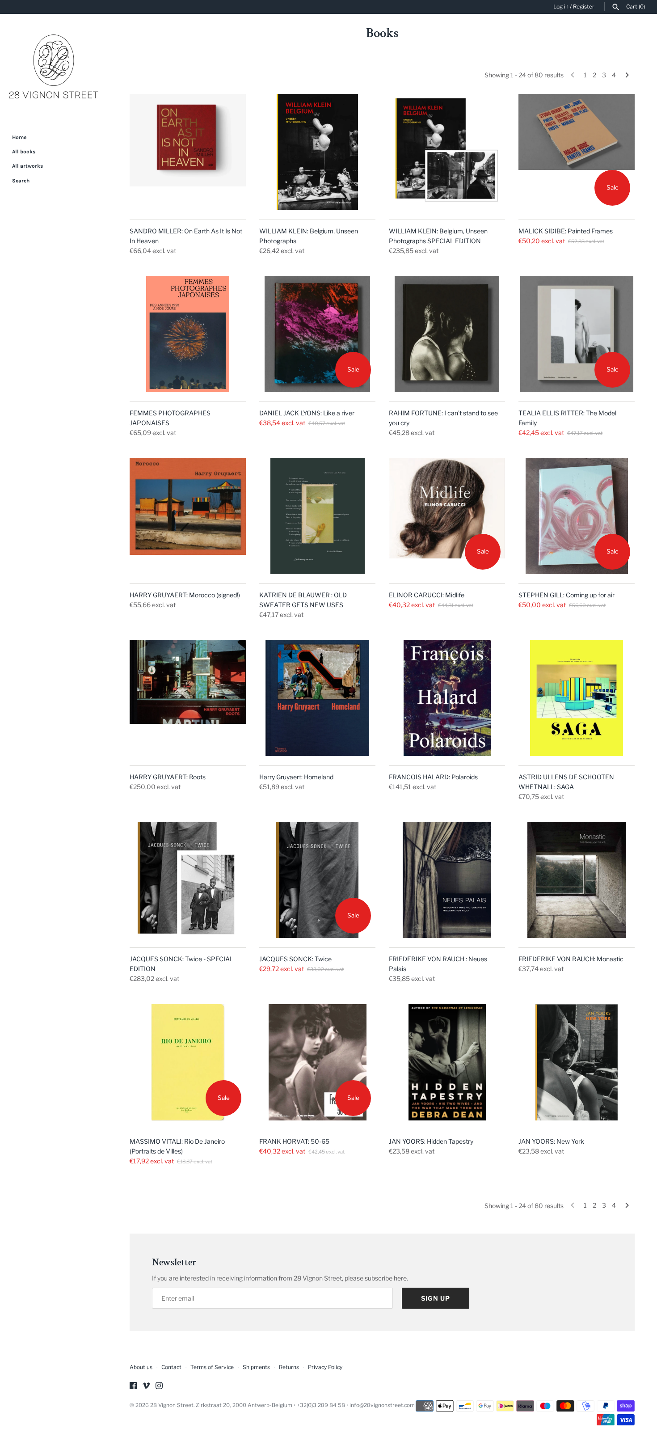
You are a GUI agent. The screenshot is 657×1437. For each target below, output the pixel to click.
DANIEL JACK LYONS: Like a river (306, 413)
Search (20, 181)
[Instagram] (159, 1386)
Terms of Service (212, 1367)
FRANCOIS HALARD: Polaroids (433, 777)
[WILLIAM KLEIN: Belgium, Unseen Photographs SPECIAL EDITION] (447, 152)
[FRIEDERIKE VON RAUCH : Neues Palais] (447, 880)
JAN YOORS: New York (551, 1141)
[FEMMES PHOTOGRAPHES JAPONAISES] (188, 334)
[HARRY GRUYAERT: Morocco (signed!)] (188, 516)
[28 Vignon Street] (53, 67)
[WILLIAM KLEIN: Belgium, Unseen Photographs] (317, 152)
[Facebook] (133, 1386)
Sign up (435, 1298)
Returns (289, 1367)
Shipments (256, 1367)
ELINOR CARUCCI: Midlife (426, 595)
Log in (561, 7)
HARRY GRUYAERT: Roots (168, 777)
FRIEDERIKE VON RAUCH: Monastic (570, 959)
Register (583, 7)
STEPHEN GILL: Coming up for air (566, 595)
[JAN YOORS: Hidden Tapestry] (447, 1062)
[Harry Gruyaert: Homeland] (317, 698)
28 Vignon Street (172, 1405)
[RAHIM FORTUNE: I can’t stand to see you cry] (447, 334)
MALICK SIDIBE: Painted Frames (565, 231)
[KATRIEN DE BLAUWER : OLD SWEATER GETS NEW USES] (317, 516)
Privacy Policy (325, 1367)
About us (141, 1367)
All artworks (27, 166)
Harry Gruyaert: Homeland (296, 777)
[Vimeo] (146, 1386)
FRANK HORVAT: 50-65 (294, 1141)
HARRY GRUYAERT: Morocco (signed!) (185, 595)
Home (19, 137)
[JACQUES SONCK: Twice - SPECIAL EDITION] (188, 880)
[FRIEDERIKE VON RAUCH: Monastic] (576, 880)
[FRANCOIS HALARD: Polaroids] (447, 698)
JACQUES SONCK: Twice (295, 959)
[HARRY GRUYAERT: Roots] (188, 698)
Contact (171, 1367)
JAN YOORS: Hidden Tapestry (431, 1141)
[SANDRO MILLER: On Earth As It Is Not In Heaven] (188, 152)
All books (23, 151)
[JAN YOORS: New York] (576, 1062)
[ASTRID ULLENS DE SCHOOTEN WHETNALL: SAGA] (576, 698)
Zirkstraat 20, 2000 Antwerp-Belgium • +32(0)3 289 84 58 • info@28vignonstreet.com (305, 1405)
